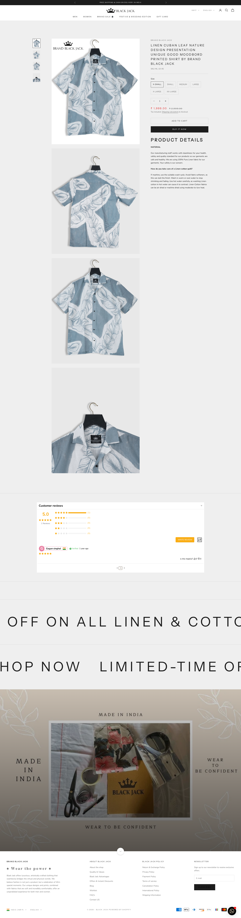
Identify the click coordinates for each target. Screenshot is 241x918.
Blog (92, 886)
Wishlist (93, 890)
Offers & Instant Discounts (101, 881)
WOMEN (87, 17)
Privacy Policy (148, 872)
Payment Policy (149, 876)
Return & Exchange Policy (153, 867)
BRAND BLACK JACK (161, 40)
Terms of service (149, 881)
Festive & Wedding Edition (135, 17)
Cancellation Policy (150, 886)
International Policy (150, 890)
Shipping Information (151, 895)
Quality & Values (97, 872)
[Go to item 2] (36, 54)
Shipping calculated (170, 112)
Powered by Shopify (120, 910)
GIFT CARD (162, 17)
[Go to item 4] (36, 77)
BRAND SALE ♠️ (105, 17)
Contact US (95, 899)
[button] (117, 568)
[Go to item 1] (36, 43)
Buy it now (179, 129)
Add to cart (179, 121)
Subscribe (204, 887)
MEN (75, 17)
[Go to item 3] (36, 66)
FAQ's (92, 895)
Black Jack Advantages (99, 876)
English (207, 10)
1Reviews (45, 523)
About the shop (96, 867)
